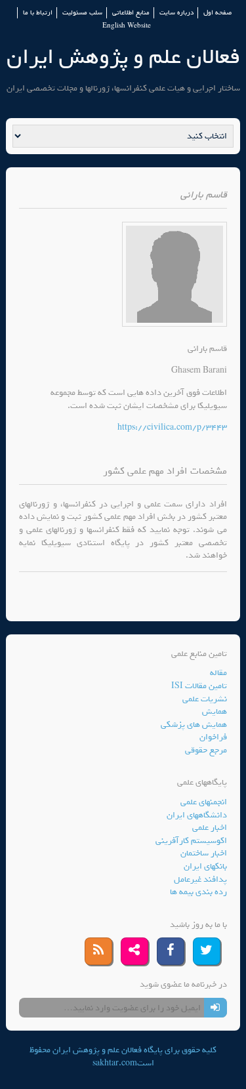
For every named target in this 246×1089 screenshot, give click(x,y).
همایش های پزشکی (194, 724)
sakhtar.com (114, 1063)
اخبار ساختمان (203, 853)
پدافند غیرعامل (200, 879)
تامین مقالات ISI (199, 686)
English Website (126, 25)
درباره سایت (176, 12)
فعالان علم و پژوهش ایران (123, 57)
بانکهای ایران (205, 866)
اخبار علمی (209, 827)
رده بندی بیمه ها (198, 892)
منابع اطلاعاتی (131, 12)
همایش (214, 711)
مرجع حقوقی (206, 750)
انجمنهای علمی (203, 802)
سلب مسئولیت (82, 12)
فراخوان (213, 737)
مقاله (218, 673)
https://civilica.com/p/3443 (172, 427)
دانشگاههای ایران (197, 815)
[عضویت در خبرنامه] (215, 1007)
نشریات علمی (204, 699)
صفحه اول (217, 12)
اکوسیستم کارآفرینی (191, 841)
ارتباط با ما (37, 12)
